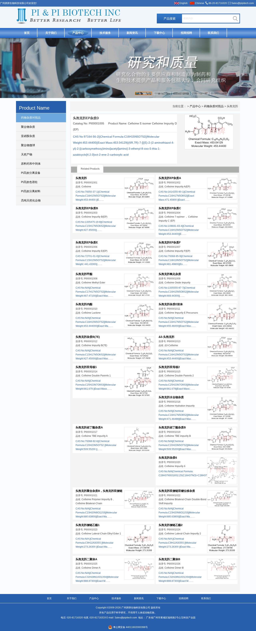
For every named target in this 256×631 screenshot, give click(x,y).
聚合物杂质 (28, 126)
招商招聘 (186, 32)
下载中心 (159, 32)
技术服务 (105, 32)
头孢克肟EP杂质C (170, 208)
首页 (27, 32)
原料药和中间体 (31, 163)
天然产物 (26, 154)
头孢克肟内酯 (84, 304)
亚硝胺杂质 (28, 136)
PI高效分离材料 (30, 191)
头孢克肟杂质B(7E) (88, 336)
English (183, 3)
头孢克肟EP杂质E (87, 242)
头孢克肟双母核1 (86, 367)
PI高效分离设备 (30, 172)
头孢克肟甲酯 (84, 274)
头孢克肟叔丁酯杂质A (89, 427)
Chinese (199, 3)
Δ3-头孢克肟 (166, 336)
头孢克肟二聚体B (169, 559)
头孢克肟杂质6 (168, 457)
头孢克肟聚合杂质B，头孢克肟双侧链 (99, 490)
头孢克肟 (81, 178)
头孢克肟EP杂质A (170, 178)
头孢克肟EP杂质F (170, 242)
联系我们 (213, 32)
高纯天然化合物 (31, 200)
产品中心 (78, 32)
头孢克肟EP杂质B (87, 208)
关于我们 (51, 32)
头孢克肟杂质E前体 (171, 304)
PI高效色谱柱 (29, 182)
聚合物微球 (28, 145)
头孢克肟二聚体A (86, 559)
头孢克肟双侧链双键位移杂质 (177, 490)
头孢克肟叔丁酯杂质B (172, 427)
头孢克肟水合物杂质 (171, 397)
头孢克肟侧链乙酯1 (88, 525)
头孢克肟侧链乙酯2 (171, 525)
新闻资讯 (132, 32)
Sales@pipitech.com (242, 3)
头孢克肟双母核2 (169, 367)
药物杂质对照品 (31, 117)
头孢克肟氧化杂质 (170, 274)
